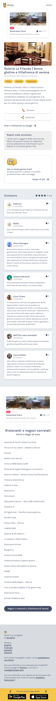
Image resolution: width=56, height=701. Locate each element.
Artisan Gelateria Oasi (14, 598)
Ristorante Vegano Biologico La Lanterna (23, 469)
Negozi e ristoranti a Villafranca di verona (28, 608)
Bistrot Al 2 (9, 490)
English (7, 645)
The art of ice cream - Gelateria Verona (22, 447)
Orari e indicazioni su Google (18, 125)
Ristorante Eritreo (12, 544)
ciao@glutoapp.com (14, 670)
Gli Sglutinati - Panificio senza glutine (22, 512)
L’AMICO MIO (10, 528)
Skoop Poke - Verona (14, 523)
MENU (49, 5)
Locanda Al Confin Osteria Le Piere (20, 442)
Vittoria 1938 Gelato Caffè (16, 463)
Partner (23, 667)
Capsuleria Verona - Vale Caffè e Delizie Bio (24, 501)
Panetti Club (10, 517)
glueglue (11, 637)
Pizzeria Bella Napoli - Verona (18, 582)
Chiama (30, 110)
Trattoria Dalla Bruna (14, 480)
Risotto (19, 81)
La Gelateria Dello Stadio (15, 539)
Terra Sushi (9, 496)
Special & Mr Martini (14, 533)
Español (8, 650)
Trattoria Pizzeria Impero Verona (19, 560)
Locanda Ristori (11, 576)
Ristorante (31, 81)
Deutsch (8, 652)
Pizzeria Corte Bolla (13, 555)
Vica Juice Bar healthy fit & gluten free (22, 587)
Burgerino (9, 550)
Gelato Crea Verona (13, 458)
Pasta (8, 81)
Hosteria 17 (9, 507)
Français (8, 647)
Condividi (30, 117)
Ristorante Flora (11, 593)
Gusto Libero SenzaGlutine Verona (20, 566)
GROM (7, 571)
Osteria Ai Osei (11, 485)
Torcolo (7, 453)
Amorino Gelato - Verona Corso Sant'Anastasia (26, 474)
